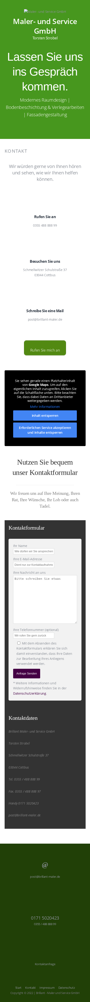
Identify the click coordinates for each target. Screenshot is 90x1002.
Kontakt (30, 988)
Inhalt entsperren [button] (45, 415)
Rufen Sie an (45, 216)
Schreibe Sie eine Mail (44, 310)
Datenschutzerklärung (29, 693)
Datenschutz (66, 988)
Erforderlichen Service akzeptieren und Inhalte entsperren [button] (45, 430)
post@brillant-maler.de (45, 877)
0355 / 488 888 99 (45, 924)
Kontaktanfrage (45, 964)
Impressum (46, 988)
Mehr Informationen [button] (45, 407)
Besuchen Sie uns (45, 261)
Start (18, 988)
